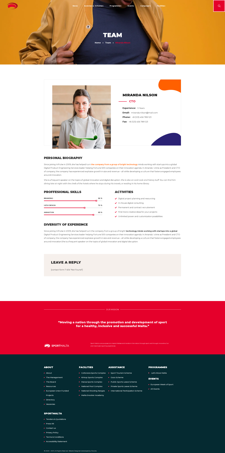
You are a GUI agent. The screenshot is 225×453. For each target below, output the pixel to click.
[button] (219, 6)
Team (108, 43)
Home (98, 43)
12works (94, 451)
